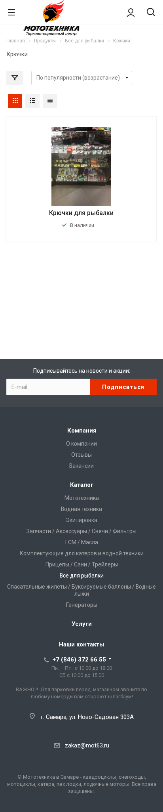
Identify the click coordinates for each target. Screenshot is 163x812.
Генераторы (81, 605)
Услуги (82, 623)
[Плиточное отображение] (15, 101)
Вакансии (81, 466)
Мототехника (81, 498)
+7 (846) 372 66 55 (79, 659)
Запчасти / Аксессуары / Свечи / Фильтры (81, 531)
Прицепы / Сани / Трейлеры (81, 564)
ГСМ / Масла (81, 542)
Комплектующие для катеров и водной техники (82, 553)
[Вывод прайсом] (50, 101)
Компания (81, 430)
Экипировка (81, 520)
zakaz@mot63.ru (87, 745)
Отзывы (81, 455)
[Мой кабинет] (131, 12)
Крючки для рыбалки (81, 213)
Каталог (81, 484)
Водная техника (81, 509)
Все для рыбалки (82, 575)
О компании (81, 443)
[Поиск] (151, 13)
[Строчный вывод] (32, 101)
